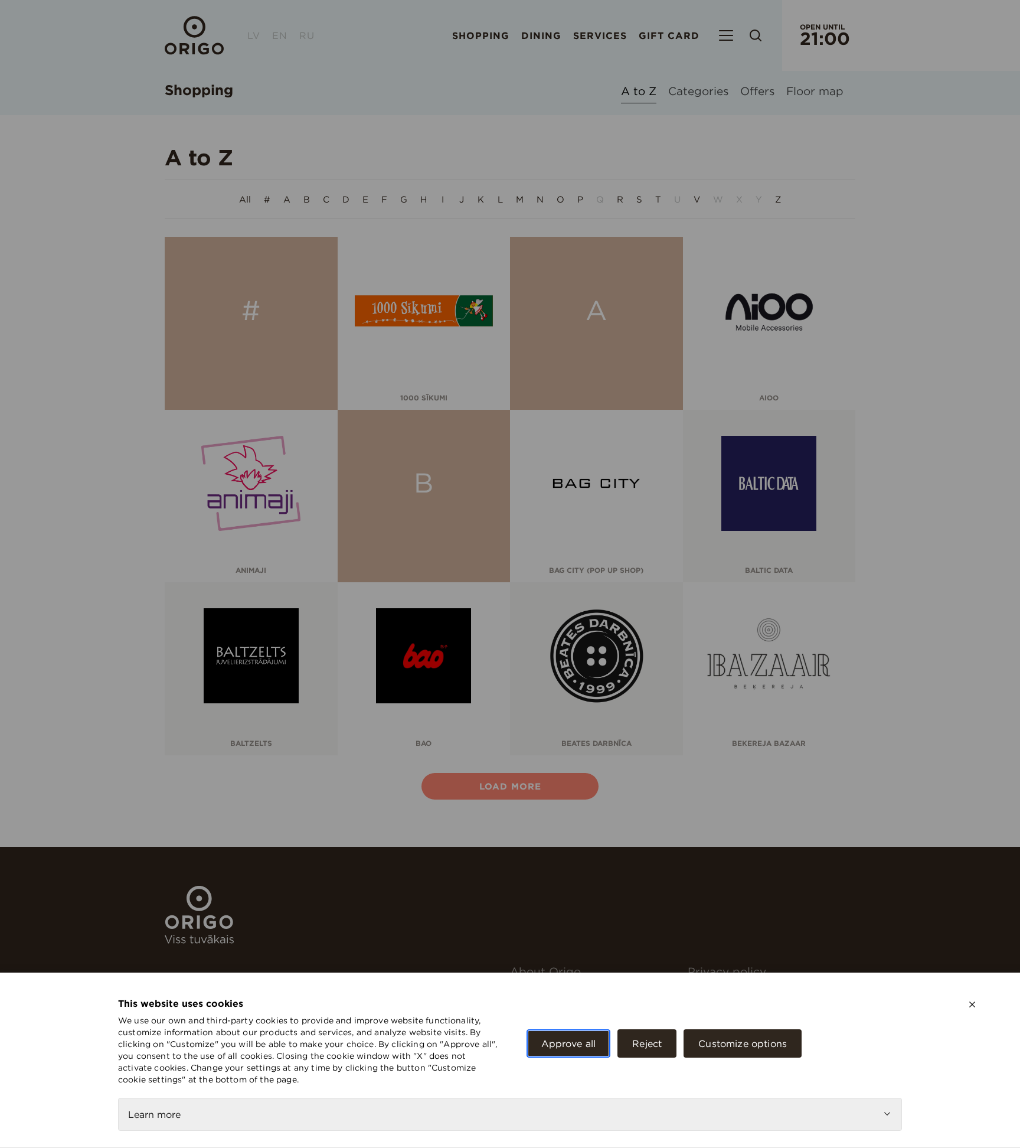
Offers (757, 92)
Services (600, 35)
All (245, 199)
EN (279, 35)
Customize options (742, 1043)
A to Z (638, 92)
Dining (541, 35)
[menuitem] (594, 971)
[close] (972, 1004)
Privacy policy (727, 971)
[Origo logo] (199, 940)
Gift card (669, 35)
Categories (698, 92)
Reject (647, 1043)
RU (307, 35)
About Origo (545, 971)
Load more (510, 786)
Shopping (480, 35)
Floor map (815, 92)
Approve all (568, 1043)
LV (253, 35)
